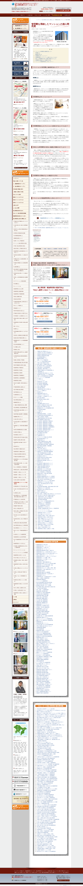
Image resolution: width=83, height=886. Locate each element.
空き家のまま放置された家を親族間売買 (45, 807)
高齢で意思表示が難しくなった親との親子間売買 (21, 464)
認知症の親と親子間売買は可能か (44, 470)
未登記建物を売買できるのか (43, 403)
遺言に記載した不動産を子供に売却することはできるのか (49, 493)
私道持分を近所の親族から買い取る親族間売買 (46, 777)
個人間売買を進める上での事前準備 (21, 525)
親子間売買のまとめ (18, 392)
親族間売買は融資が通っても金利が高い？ (45, 573)
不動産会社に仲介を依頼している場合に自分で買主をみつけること (21, 502)
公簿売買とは (40, 485)
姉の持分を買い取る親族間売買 (43, 793)
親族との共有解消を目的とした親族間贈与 (46, 775)
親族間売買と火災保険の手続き (43, 605)
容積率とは (39, 402)
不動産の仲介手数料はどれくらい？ (44, 351)
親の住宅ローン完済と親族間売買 (43, 655)
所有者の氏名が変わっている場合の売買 (45, 374)
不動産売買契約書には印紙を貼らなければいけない (21, 302)
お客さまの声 (67, 15)
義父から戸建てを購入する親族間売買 (45, 783)
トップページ (15, 15)
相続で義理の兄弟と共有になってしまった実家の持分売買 (48, 717)
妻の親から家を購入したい (42, 826)
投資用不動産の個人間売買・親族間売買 (45, 444)
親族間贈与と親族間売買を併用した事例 (45, 759)
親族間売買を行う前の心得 (42, 544)
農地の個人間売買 (41, 397)
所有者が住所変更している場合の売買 (21, 255)
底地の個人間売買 (41, 387)
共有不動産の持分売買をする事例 (44, 748)
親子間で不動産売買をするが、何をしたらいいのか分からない (50, 736)
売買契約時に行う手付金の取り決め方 (45, 482)
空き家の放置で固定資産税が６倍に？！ (45, 450)
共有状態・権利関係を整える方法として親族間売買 (48, 508)
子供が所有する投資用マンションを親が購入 (46, 708)
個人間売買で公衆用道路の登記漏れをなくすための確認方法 (21, 270)
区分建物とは (40, 378)
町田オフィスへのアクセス (18, 202)
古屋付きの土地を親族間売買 (42, 631)
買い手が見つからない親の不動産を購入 (45, 796)
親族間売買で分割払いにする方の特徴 (45, 524)
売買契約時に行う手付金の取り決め (21, 486)
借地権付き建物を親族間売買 (42, 659)
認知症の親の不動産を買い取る (43, 406)
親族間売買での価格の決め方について (45, 464)
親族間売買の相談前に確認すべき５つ (44, 669)
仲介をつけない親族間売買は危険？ (44, 633)
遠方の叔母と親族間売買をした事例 (44, 844)
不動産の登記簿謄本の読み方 (43, 467)
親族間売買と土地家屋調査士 (19, 377)
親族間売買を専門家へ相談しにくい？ (44, 679)
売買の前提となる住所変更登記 (43, 367)
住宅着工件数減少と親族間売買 (43, 690)
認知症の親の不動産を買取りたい (20, 337)
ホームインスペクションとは (43, 509)
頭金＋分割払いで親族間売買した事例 (45, 831)
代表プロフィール (64, 870)
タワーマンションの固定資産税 (20, 281)
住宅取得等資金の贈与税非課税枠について (21, 357)
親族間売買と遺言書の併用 (42, 591)
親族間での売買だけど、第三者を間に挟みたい (46, 732)
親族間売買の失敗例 (41, 570)
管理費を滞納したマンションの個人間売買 (46, 480)
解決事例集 (46, 872)
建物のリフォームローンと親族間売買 (44, 652)
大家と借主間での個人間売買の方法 (44, 479)
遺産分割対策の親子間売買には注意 (44, 583)
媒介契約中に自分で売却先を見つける (45, 489)
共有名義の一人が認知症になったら (44, 396)
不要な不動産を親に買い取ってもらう (44, 626)
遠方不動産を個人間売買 (42, 432)
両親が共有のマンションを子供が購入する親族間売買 (48, 819)
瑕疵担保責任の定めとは (42, 393)
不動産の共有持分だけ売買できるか (21, 313)
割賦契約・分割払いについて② (20, 474)
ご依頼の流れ (30, 15)
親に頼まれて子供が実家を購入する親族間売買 (46, 769)
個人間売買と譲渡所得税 (42, 383)
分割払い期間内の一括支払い (42, 639)
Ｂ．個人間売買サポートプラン (19, 186)
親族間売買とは (40, 621)
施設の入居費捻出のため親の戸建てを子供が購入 (47, 780)
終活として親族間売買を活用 (43, 803)
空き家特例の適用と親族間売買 (43, 640)
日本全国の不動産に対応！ (18, 189)
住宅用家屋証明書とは (41, 357)
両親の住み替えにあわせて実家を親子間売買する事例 (48, 752)
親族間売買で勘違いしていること (43, 630)
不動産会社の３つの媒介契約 (19, 499)
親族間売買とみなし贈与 (42, 381)
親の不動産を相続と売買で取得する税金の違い (46, 586)
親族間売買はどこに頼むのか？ (43, 547)
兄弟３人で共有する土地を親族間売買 (45, 800)
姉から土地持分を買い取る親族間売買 (45, 823)
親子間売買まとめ (41, 434)
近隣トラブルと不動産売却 (42, 360)
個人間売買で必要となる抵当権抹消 (44, 365)
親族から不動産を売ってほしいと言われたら (46, 643)
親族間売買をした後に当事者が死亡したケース (46, 569)
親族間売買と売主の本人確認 (42, 612)
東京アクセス (23, 872)
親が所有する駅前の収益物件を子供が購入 (46, 745)
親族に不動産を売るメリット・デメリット (45, 554)
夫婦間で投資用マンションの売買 (44, 849)
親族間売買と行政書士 (18, 372)
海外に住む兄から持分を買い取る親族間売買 (46, 825)
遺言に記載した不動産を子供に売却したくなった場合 (21, 512)
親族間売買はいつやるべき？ (42, 608)
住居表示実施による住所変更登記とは (45, 454)
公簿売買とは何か (17, 492)
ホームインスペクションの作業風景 (45, 511)
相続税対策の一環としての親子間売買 (45, 730)
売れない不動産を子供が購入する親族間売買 (46, 815)
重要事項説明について (18, 238)
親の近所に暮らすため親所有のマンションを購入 (47, 788)
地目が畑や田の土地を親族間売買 (43, 687)
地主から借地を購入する (42, 492)
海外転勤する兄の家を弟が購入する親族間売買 (46, 812)
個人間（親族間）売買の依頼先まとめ (21, 384)
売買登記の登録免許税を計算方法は (44, 354)
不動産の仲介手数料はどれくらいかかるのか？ (21, 222)
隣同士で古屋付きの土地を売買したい (44, 711)
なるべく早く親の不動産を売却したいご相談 (46, 820)
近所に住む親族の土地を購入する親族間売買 (46, 822)
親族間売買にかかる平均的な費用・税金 (45, 564)
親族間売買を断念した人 (42, 560)
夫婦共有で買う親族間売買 (42, 601)
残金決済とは (40, 461)
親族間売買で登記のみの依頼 (42, 666)
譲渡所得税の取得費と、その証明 (44, 413)
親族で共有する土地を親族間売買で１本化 (46, 835)
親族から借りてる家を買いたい (43, 676)
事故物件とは (40, 391)
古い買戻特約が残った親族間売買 (43, 685)
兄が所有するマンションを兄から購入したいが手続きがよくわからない (51, 710)
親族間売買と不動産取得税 (19, 293)
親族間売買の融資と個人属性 (42, 595)
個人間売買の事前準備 (42, 499)
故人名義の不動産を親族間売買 (43, 611)
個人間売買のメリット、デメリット (21, 527)
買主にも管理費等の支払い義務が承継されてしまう (45, 58)
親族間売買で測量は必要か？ (42, 598)
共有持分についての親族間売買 (44, 502)
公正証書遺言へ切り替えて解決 (43, 787)
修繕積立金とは (38, 54)
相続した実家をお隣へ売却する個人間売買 (46, 817)
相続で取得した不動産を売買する (44, 364)
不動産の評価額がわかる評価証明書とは (45, 370)
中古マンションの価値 (18, 397)
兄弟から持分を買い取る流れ (42, 646)
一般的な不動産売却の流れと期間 (44, 441)
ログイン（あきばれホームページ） (65, 885)
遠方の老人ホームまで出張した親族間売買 (46, 797)
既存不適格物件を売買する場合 (20, 365)
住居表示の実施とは (18, 432)
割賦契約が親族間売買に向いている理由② (46, 476)
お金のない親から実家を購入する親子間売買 (46, 809)
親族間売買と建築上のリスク (42, 617)
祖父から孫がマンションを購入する (44, 842)
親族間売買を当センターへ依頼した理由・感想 (46, 567)
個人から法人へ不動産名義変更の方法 (21, 531)
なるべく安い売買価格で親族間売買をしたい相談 (47, 801)
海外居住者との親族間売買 (42, 650)
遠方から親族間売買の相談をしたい (44, 691)
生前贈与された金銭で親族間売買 (43, 592)
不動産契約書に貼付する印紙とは (44, 389)
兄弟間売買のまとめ (18, 394)
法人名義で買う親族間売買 (42, 599)
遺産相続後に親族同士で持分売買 (43, 674)
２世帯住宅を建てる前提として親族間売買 (46, 774)
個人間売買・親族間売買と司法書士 (44, 422)
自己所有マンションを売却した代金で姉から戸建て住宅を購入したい (51, 716)
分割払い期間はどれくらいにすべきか (45, 518)
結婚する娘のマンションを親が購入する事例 (46, 847)
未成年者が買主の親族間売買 (42, 594)
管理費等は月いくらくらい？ (41, 55)
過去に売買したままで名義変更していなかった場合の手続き (49, 727)
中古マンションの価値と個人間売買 (44, 437)
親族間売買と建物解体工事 (42, 602)
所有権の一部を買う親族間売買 (43, 607)
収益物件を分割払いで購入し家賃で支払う (46, 515)
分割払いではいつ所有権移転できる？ (45, 521)
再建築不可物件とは (41, 490)
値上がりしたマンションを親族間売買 (44, 618)
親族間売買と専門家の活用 (42, 671)
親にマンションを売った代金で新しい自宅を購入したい (48, 723)
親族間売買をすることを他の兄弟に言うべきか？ (47, 551)
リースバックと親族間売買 (42, 580)
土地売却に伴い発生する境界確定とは (45, 352)
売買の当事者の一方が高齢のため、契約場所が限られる (48, 739)
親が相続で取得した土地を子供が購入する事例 (46, 839)
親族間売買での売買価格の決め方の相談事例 (46, 790)
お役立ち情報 (51, 872)
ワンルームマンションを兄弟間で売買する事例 (46, 771)
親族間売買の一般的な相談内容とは (44, 562)
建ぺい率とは (40, 400)
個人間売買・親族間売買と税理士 (44, 428)
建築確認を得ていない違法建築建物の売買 (21, 341)
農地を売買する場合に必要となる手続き (21, 319)
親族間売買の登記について (42, 637)
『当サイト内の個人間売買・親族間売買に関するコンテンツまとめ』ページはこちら (51, 227)
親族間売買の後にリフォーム (42, 623)
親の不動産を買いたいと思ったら (43, 663)
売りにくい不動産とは (41, 390)
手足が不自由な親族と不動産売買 (44, 828)
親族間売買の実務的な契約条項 (43, 566)
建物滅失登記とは (41, 439)
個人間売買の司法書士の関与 (43, 399)
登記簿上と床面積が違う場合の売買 (44, 405)
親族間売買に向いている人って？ (43, 548)
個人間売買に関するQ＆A (18, 210)
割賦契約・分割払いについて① (20, 472)
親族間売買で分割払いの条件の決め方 (45, 517)
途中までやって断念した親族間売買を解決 (46, 767)
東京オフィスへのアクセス (18, 199)
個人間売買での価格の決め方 (19, 448)
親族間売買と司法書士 (18, 370)
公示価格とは (40, 410)
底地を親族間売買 (40, 660)
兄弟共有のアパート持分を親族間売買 (45, 761)
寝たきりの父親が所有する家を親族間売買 (46, 758)
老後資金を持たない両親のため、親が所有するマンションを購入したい (51, 714)
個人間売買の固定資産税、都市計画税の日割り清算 (47, 486)
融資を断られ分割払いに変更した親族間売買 (46, 762)
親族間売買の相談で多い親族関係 (43, 572)
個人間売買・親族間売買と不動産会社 (45, 421)
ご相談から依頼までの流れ (18, 191)
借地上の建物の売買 (41, 386)
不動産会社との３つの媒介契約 (43, 487)
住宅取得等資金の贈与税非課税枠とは (45, 415)
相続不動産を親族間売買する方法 (43, 642)
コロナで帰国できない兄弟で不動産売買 (45, 838)
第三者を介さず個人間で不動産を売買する (46, 495)
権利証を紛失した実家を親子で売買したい (45, 719)
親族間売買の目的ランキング (42, 688)
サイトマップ (15, 602)
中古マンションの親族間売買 (42, 653)
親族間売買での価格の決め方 (19, 451)
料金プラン (23, 15)
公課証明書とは (40, 371)
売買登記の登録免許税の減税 (43, 355)
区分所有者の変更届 (41, 409)
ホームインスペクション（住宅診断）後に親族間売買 (48, 764)
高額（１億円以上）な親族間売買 (43, 682)
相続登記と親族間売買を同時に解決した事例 (46, 753)
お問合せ (15, 599)
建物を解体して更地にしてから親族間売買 (46, 772)
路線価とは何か (17, 349)
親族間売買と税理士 (18, 380)
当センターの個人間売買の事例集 (19, 213)
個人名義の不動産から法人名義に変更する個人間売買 (48, 729)
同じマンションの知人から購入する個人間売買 (46, 804)
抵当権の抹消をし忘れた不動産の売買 (45, 496)
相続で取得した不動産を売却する (20, 248)
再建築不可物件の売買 (18, 505)
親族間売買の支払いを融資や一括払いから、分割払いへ (48, 733)
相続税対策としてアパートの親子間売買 (45, 829)
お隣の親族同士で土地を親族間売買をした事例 (46, 751)
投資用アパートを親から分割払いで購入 (45, 833)
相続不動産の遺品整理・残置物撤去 (44, 445)
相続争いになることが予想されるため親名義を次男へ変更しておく (51, 724)
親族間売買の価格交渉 (41, 579)
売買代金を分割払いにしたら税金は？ (45, 522)
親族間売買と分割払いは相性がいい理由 (46, 528)
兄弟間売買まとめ (41, 435)
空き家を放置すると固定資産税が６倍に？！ (21, 422)
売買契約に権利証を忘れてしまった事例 (45, 845)
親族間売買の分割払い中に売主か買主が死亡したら (47, 553)
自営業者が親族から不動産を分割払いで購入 (46, 848)
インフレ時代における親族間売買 (43, 662)
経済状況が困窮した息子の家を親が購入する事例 (47, 836)
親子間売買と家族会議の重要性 (43, 681)
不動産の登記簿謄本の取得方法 (43, 466)
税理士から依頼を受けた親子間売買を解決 (46, 813)
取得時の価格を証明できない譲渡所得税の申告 (21, 353)
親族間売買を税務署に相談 (42, 610)
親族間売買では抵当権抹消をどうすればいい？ (21, 252)
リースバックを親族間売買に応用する (45, 755)
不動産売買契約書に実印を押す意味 (44, 418)
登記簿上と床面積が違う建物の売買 (21, 335)
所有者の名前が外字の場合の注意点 (44, 457)
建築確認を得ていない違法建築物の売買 (45, 407)
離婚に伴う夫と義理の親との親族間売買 (45, 620)
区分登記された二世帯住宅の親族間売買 (45, 794)
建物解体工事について (41, 447)
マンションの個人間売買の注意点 (44, 361)
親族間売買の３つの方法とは (44, 506)
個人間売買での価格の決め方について (45, 463)
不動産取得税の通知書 (41, 627)
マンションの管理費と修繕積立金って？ (43, 51)
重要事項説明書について (42, 358)
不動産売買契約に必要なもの (43, 431)
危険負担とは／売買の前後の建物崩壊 (45, 451)
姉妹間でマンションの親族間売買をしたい (46, 749)
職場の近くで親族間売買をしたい (44, 784)
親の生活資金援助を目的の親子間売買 (44, 582)
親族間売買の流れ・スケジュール (43, 546)
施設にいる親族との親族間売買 (43, 578)
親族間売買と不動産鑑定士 (19, 375)
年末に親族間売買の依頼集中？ (43, 675)
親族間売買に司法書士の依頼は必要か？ (21, 323)
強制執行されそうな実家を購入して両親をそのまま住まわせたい (50, 721)
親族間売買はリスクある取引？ (43, 658)
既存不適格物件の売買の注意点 (43, 419)
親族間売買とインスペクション (43, 604)
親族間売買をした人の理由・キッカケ (44, 559)
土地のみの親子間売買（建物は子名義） (45, 743)
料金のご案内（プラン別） (18, 181)
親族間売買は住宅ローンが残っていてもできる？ (47, 556)
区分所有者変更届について (19, 344)
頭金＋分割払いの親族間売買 (42, 647)
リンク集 (15, 596)
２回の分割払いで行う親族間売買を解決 (45, 781)
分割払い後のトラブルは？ (42, 665)
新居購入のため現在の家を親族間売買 (44, 636)
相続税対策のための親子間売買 (20, 536)
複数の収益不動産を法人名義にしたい (44, 684)
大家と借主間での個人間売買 (19, 479)
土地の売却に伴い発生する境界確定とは (21, 226)
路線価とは (39, 412)
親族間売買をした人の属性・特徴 (43, 557)
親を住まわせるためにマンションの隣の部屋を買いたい (48, 720)
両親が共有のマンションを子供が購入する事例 (46, 765)
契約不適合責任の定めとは (19, 310)
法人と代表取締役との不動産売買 (44, 471)
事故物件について (17, 308)
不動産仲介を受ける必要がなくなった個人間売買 (47, 737)
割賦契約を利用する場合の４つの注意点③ (46, 477)
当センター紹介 (38, 15)
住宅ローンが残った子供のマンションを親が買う (47, 816)
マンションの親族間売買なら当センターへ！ (44, 61)
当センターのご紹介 (17, 194)
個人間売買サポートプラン (41, 870)
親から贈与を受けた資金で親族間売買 (45, 841)
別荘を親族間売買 (40, 628)
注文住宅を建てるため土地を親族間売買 (45, 624)
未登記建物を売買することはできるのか (21, 332)
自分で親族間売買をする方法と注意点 (21, 540)
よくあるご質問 (47, 15)
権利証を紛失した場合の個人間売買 (44, 473)
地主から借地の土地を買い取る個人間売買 (46, 810)
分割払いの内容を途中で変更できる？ (45, 519)
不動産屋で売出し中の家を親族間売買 (44, 649)
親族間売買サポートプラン (31, 870)
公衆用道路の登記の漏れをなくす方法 (45, 373)
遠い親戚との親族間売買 (42, 614)
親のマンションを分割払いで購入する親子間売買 (47, 799)
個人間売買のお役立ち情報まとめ (19, 218)
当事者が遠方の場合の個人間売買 (44, 498)
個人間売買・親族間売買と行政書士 (44, 423)
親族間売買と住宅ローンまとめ (44, 512)
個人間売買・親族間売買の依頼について (45, 429)
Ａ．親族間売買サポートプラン (19, 183)
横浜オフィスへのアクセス (18, 197)
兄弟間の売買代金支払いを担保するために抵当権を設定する (49, 735)
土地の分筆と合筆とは (41, 448)
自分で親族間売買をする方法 (44, 505)
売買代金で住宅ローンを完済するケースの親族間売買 (48, 756)
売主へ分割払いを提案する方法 (44, 525)
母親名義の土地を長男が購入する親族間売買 (46, 806)
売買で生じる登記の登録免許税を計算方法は (21, 230)
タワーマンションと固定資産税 (43, 377)
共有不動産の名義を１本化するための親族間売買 (47, 785)
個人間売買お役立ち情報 (57, 15)
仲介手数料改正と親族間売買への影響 (44, 656)
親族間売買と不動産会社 (18, 367)
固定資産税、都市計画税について (44, 368)
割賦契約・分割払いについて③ (20, 477)
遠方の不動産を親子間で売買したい (44, 726)
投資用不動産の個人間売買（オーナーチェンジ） (21, 411)
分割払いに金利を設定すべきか (44, 527)
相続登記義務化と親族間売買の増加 (44, 634)
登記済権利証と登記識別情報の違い (44, 442)
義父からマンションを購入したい (44, 742)
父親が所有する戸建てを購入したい (44, 746)
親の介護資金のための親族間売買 (44, 791)
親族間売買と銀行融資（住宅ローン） (45, 460)
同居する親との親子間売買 (42, 596)
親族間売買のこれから (41, 575)
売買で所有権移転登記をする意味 (44, 453)
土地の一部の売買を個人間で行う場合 (45, 483)
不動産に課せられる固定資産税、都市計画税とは (21, 259)
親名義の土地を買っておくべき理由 (44, 585)
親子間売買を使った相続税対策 (44, 503)
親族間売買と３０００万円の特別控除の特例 (21, 460)
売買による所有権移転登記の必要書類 (45, 376)
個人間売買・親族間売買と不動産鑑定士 (45, 425)
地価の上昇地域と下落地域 (42, 416)
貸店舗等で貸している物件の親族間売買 (45, 615)
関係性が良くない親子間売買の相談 (44, 768)
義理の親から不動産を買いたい (43, 644)
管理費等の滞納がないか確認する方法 (43, 60)
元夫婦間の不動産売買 (41, 740)
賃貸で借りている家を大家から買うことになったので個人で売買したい (51, 713)
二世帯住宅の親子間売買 (42, 588)
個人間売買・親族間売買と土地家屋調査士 (46, 426)
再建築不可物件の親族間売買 (42, 692)
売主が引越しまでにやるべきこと (44, 514)
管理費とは (37, 52)
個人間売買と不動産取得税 (42, 384)
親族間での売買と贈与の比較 (43, 458)
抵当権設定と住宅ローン (42, 455)
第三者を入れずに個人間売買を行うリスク (21, 515)
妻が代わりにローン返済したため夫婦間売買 (46, 851)
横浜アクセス (17, 872)
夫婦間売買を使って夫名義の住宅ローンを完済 (46, 576)
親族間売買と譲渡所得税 (18, 291)
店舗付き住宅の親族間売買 (42, 832)
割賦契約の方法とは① (41, 474)
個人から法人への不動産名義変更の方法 (46, 501)
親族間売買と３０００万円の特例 (44, 469)
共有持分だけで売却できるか (43, 394)
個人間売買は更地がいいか (42, 438)
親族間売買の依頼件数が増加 (42, 678)
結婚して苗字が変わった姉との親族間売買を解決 (47, 778)
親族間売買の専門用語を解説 (42, 672)
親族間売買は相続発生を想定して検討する (45, 550)
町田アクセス (28, 872)
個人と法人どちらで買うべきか (43, 668)
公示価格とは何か (17, 346)
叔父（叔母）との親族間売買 (42, 589)
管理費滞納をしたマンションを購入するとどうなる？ (46, 57)
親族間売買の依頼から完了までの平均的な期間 (46, 563)
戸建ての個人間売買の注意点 (43, 362)
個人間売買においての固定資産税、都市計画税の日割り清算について (21, 496)
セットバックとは (41, 380)
